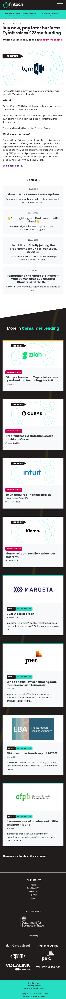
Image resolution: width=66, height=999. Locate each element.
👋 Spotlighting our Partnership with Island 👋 (33, 219)
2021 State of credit (21, 614)
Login (33, 898)
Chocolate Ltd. (38, 996)
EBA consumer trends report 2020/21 (33, 753)
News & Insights (30, 13)
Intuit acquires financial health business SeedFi (28, 496)
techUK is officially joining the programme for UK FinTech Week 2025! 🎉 (33, 248)
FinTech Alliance (12, 13)
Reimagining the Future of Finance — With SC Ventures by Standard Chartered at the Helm (33, 279)
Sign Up (33, 894)
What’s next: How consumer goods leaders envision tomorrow (32, 683)
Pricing (33, 885)
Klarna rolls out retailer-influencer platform (30, 555)
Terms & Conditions (34, 988)
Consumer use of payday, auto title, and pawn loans (33, 823)
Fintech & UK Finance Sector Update (33, 194)
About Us (33, 891)
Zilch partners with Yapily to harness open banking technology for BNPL (31, 378)
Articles (11, 609)
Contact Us (33, 983)
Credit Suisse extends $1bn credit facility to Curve (29, 437)
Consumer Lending (49, 13)
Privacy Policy (34, 985)
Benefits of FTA (33, 888)
